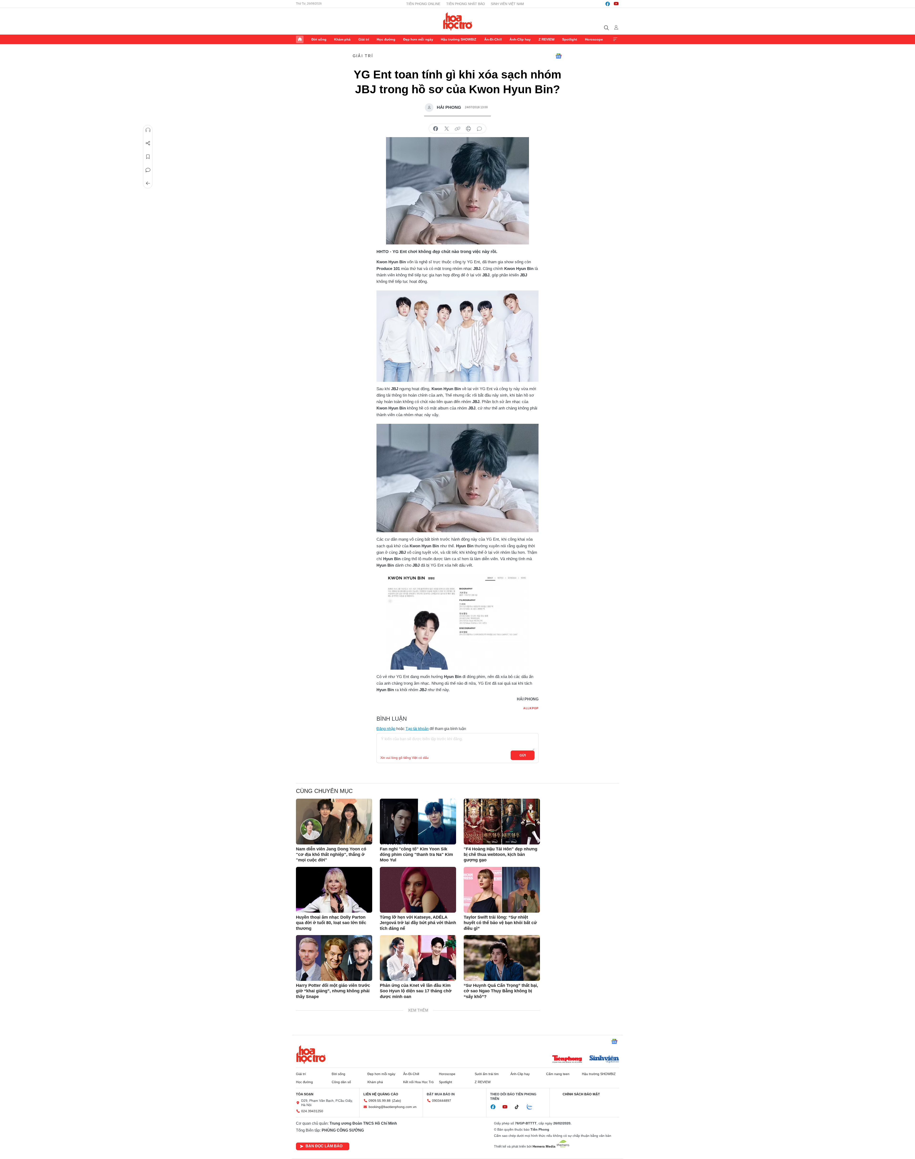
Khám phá (342, 39)
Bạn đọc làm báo (323, 1146)
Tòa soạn (304, 1094)
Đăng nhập (385, 729)
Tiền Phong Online (423, 4)
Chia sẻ (148, 143)
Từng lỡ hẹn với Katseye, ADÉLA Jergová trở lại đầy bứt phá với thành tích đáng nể (418, 923)
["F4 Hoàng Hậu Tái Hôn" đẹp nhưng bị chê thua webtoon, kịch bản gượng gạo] (502, 821)
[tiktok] (519, 1107)
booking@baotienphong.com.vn (393, 1107)
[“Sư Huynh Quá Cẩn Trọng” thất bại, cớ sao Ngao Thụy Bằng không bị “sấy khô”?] (502, 958)
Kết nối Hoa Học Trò (418, 1082)
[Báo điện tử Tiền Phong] (567, 1059)
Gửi (522, 755)
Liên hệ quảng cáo (380, 1094)
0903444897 (441, 1100)
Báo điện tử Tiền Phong (458, 21)
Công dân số (341, 1082)
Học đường (386, 39)
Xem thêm (615, 39)
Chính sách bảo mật (581, 1094)
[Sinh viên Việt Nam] (604, 1059)
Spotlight (569, 39)
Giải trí (363, 39)
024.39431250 (312, 1111)
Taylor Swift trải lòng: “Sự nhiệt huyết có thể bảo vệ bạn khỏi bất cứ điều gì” (500, 923)
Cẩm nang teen (557, 1074)
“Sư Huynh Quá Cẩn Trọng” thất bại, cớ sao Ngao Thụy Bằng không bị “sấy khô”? (501, 991)
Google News (558, 56)
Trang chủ (300, 39)
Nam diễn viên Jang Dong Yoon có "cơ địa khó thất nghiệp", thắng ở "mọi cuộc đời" (331, 855)
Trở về (148, 183)
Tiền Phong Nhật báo (465, 4)
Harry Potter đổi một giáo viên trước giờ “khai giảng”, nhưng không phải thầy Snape (333, 991)
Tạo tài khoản (417, 729)
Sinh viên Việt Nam (507, 4)
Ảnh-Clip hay (520, 39)
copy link (457, 129)
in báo (468, 129)
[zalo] (532, 1107)
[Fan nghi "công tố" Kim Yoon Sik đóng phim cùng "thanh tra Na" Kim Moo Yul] (418, 821)
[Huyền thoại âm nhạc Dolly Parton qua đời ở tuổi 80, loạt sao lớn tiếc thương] (334, 890)
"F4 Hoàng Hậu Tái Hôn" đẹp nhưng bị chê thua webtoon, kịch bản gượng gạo (500, 855)
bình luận (479, 129)
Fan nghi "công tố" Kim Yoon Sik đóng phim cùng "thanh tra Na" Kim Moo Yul (416, 855)
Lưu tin (148, 156)
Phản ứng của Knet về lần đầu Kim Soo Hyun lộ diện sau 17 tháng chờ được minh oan (416, 991)
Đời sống (318, 39)
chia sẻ (435, 129)
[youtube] (616, 4)
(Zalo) (396, 1100)
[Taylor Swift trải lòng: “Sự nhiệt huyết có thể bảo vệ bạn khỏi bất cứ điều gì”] (502, 890)
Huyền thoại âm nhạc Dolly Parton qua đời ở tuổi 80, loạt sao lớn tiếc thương (331, 923)
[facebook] (607, 4)
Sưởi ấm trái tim (487, 1074)
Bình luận (148, 170)
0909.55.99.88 (380, 1100)
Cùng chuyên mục (324, 791)
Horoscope (594, 39)
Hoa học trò (311, 1054)
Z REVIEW (546, 39)
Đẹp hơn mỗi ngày (418, 39)
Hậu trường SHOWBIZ (458, 39)
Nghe (148, 130)
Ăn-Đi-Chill (493, 39)
